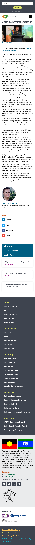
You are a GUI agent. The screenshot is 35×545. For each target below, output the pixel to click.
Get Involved (10, 328)
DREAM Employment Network (14, 422)
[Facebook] (4, 484)
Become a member (10, 340)
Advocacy (8, 354)
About (7, 302)
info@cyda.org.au (12, 477)
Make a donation (10, 348)
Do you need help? (10, 358)
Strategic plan (9, 318)
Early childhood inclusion (13, 396)
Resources (9, 392)
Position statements (11, 374)
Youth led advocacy (11, 370)
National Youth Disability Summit (15, 426)
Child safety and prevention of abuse (17, 412)
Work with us (8, 344)
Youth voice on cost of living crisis (17, 273)
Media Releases (11, 251)
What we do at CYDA (11, 306)
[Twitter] (9, 484)
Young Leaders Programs (13, 430)
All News (8, 246)
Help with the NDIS (10, 404)
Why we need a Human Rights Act (17, 262)
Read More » (9, 264)
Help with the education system (15, 400)
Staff (5, 310)
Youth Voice (9, 255)
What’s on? (8, 332)
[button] (30, 16)
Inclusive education (11, 378)
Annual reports (9, 322)
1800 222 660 (11, 475)
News (6, 336)
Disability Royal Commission (14, 386)
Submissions (8, 366)
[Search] (31, 3)
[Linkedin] (19, 484)
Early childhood (9, 382)
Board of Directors (10, 314)
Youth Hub (9, 418)
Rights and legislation (11, 408)
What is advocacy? (10, 362)
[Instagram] (14, 484)
